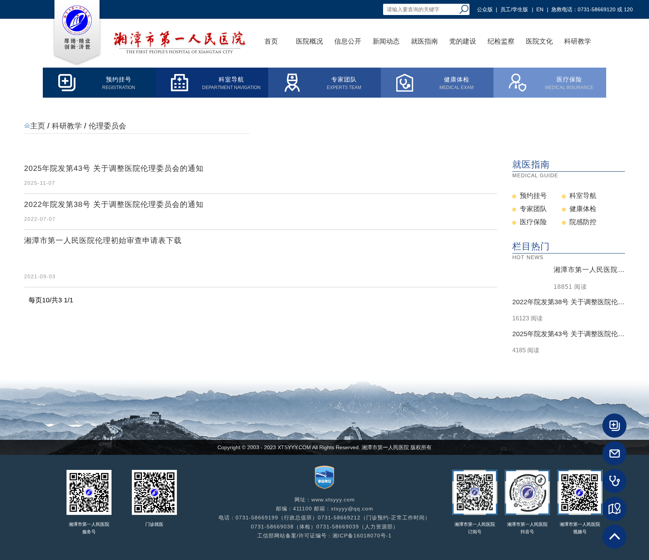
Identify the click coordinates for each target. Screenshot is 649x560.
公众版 (485, 9)
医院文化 (539, 41)
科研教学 (577, 41)
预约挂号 (533, 195)
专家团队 (533, 209)
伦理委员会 (107, 126)
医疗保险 (533, 222)
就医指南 (424, 41)
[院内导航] (614, 509)
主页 (37, 126)
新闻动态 (386, 41)
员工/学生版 (514, 9)
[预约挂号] (614, 426)
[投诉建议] (614, 453)
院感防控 (582, 222)
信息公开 (347, 41)
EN (539, 9)
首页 (271, 41)
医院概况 (309, 41)
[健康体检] (614, 481)
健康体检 (582, 209)
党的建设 (462, 41)
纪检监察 (501, 41)
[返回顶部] (614, 537)
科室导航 (582, 195)
